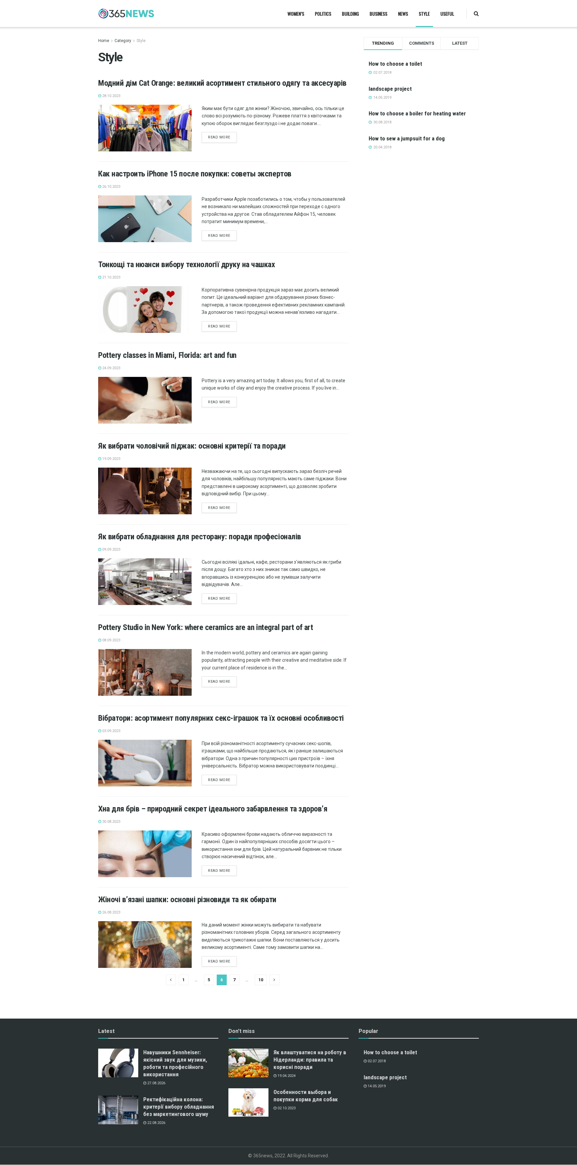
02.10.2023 (286, 1108)
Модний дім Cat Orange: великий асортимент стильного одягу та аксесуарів (222, 83)
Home (103, 40)
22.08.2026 (155, 1123)
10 (260, 979)
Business (378, 13)
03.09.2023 (110, 731)
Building (350, 13)
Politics (323, 13)
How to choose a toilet (395, 63)
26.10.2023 (110, 186)
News (403, 13)
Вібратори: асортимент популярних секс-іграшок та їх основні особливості (221, 718)
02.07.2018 (376, 1061)
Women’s (295, 13)
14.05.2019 (376, 1086)
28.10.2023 (110, 96)
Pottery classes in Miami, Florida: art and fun (167, 355)
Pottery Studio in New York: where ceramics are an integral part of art (205, 627)
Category (123, 40)
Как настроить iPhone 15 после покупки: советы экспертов (195, 173)
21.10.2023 (110, 277)
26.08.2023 (110, 912)
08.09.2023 (110, 640)
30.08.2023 (110, 821)
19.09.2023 (110, 459)
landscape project (390, 88)
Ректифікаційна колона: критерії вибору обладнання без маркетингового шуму (178, 1106)
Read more (219, 137)
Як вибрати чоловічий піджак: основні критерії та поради (192, 446)
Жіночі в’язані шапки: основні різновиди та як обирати (187, 899)
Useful (447, 13)
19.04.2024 (286, 1076)
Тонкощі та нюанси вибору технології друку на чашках (186, 264)
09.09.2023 (110, 549)
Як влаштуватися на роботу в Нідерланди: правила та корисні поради (309, 1059)
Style (424, 13)
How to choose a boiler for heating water (417, 113)
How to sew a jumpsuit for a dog (407, 138)
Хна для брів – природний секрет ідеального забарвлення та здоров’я (212, 808)
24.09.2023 (110, 368)
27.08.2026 (155, 1083)
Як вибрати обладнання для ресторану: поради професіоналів (199, 536)
